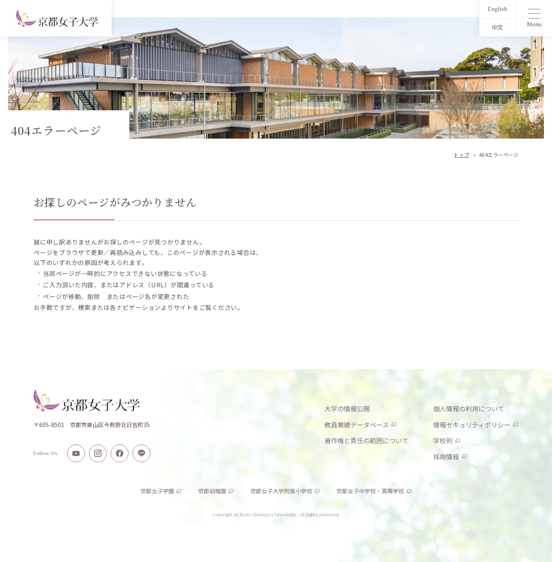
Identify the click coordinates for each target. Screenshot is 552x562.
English (497, 9)
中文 (497, 27)
